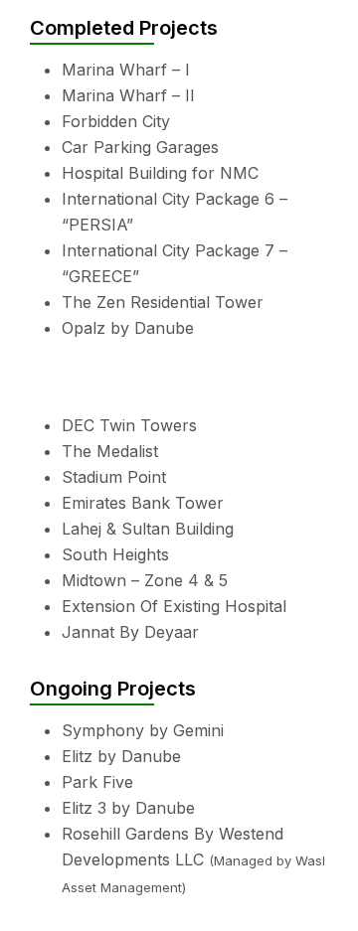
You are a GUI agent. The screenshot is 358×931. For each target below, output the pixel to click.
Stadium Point (114, 477)
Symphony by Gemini (143, 730)
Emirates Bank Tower (143, 503)
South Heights (115, 554)
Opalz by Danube (128, 328)
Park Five (97, 782)
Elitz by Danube (121, 756)
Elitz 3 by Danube (128, 808)
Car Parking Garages (140, 147)
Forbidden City (116, 121)
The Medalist (110, 451)
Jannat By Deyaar (130, 632)
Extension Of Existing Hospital (174, 606)
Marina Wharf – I (126, 69)
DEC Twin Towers (129, 425)
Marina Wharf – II (128, 95)
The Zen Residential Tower (163, 302)
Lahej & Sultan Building (148, 529)
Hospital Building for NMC (160, 173)
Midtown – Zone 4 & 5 (145, 580)
